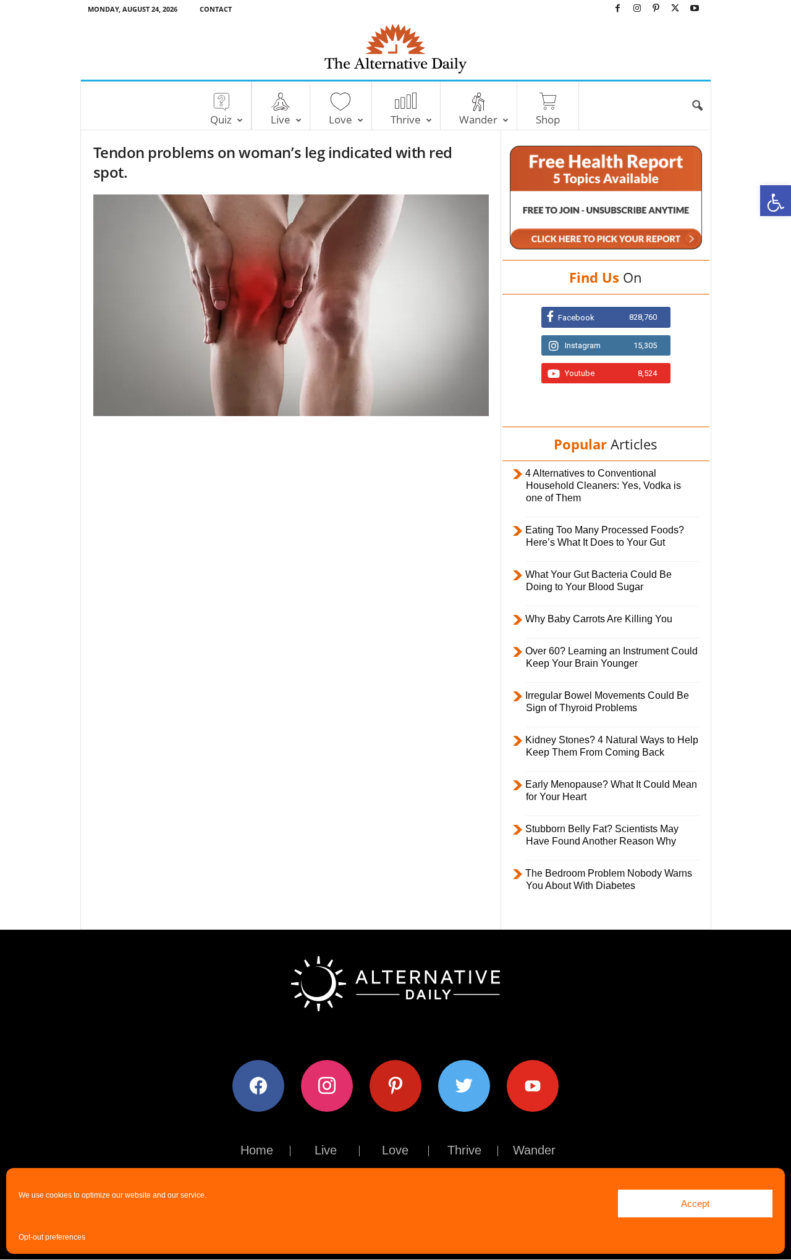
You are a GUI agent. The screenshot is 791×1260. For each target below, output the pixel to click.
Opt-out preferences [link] (52, 1237)
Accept (695, 1203)
